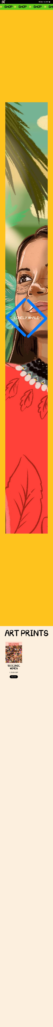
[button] (15, 318)
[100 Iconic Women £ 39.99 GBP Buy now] (13, 652)
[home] (3, 1)
